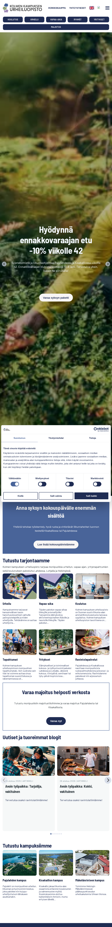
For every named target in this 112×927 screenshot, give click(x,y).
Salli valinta (56, 496)
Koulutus (13, 19)
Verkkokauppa (57, 7)
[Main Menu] (107, 8)
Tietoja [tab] (92, 438)
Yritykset (99, 19)
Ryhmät (78, 19)
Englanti (91, 8)
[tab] (51, 834)
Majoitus (56, 27)
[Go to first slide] (107, 264)
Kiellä (20, 496)
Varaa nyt (56, 721)
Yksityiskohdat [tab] (56, 438)
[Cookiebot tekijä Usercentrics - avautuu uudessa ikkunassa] (96, 429)
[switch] (42, 484)
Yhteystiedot (77, 7)
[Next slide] (108, 780)
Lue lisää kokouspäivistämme (56, 544)
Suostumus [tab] (19, 438)
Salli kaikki (91, 496)
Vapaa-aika (56, 19)
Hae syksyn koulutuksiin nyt (56, 283)
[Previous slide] (4, 264)
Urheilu (34, 19)
